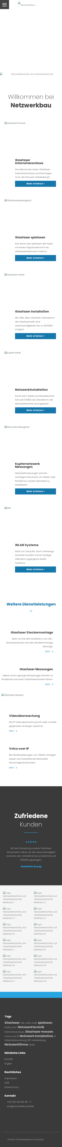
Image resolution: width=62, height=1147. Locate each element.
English (8, 1063)
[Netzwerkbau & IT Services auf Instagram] (10, 1113)
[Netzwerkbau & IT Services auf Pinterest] (14, 1113)
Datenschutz (12, 1087)
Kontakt (9, 1059)
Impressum (11, 1078)
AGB (7, 1082)
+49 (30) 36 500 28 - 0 (19, 1101)
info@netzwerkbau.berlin (20, 1106)
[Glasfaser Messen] (31, 695)
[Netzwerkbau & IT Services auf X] (18, 1113)
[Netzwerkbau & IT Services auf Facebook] (6, 1113)
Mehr (48, 651)
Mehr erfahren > (35, 183)
